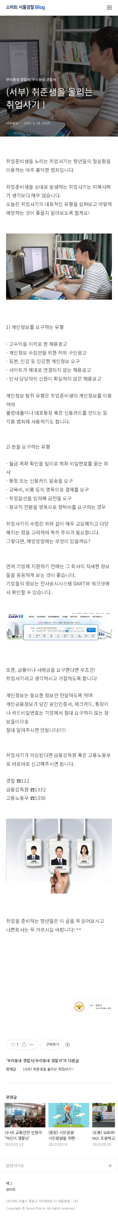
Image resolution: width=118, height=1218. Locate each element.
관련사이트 (15, 1165)
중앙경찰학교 (17, 1205)
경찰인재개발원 (19, 1195)
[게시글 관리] (31, 1044)
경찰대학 (13, 1185)
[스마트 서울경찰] (25, 8)
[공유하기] (24, 1044)
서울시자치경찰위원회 (24, 1176)
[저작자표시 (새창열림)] (67, 1044)
